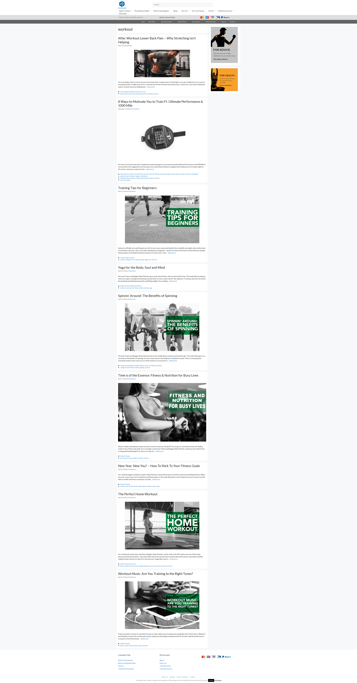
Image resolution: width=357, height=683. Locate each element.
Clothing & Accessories (225, 11)
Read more (151, 87)
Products (232, 21)
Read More (217, 680)
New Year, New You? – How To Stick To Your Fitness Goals (159, 466)
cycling (127, 259)
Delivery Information (125, 660)
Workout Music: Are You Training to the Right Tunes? (155, 574)
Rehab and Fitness (211, 21)
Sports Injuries (130, 176)
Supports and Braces (141, 176)
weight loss (147, 259)
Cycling (122, 258)
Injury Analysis (196, 21)
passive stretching (147, 94)
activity (122, 259)
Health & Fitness (182, 21)
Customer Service (166, 669)
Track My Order (165, 666)
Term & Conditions (182, 677)
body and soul (124, 288)
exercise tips (129, 486)
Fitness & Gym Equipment (161, 11)
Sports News (151, 21)
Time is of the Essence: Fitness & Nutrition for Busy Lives (158, 375)
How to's (143, 92)
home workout (133, 566)
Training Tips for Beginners (137, 188)
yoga (150, 288)
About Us (165, 677)
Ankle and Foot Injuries (127, 174)
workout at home (167, 566)
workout (155, 94)
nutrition (140, 458)
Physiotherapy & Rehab (142, 11)
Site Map (172, 677)
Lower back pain (136, 94)
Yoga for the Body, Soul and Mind (141, 267)
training (138, 178)
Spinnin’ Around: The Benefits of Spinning (147, 296)
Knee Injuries (176, 174)
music (140, 645)
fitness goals (142, 486)
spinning (141, 367)
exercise (132, 178)
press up (149, 566)
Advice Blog (122, 13)
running (136, 259)
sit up (153, 566)
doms (128, 178)
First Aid (211, 11)
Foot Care (184, 11)
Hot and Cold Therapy (153, 174)
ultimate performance (147, 178)
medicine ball (142, 566)
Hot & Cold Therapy (198, 11)
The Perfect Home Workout (137, 494)
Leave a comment (125, 180)
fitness (132, 259)
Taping (175, 11)
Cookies (192, 677)
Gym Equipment (125, 92)
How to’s (224, 21)
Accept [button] (211, 680)
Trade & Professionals (126, 669)
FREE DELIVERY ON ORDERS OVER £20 (131, 17)
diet (121, 458)
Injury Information (165, 174)
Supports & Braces (124, 11)
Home (143, 21)
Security (121, 666)
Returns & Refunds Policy (127, 663)
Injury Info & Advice (166, 21)
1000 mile (123, 178)
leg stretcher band (125, 94)
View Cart (163, 663)
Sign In (162, 660)
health (141, 288)
